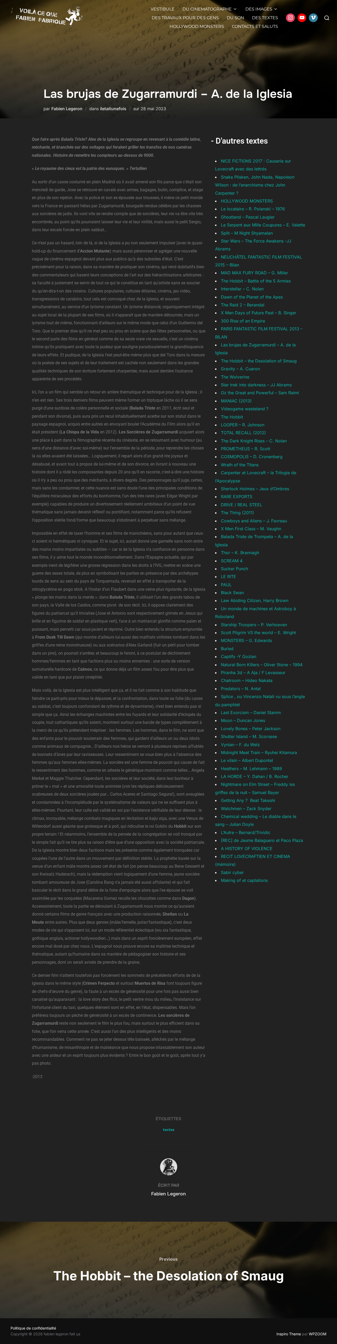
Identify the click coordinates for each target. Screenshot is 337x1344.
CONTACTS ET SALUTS (255, 26)
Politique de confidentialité (33, 1328)
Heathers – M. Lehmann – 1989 (251, 768)
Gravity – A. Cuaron (240, 368)
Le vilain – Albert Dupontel (247, 760)
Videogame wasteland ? (244, 408)
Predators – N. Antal (241, 688)
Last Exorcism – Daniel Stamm (251, 712)
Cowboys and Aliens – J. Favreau (254, 520)
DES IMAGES (258, 9)
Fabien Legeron (66, 108)
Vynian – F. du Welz (240, 744)
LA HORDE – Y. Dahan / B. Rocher (254, 776)
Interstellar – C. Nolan (242, 288)
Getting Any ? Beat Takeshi (248, 800)
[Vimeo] (313, 18)
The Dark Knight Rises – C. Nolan (254, 440)
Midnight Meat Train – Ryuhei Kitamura (259, 752)
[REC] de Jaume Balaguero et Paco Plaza (262, 840)
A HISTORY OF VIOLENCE (246, 848)
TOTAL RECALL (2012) (243, 432)
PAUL (226, 584)
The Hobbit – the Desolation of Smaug (259, 360)
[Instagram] (290, 18)
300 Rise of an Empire (243, 321)
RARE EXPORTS (236, 496)
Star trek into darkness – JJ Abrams (256, 384)
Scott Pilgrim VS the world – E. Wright (258, 632)
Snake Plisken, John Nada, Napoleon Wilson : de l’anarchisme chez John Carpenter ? (254, 185)
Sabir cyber (232, 872)
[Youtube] (302, 18)
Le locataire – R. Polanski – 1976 (253, 208)
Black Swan (232, 592)
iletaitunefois (113, 108)
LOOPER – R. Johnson (242, 424)
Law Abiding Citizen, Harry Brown (254, 600)
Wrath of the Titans (240, 464)
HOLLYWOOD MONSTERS (197, 26)
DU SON (235, 17)
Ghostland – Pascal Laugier (248, 217)
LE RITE (228, 576)
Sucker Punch (234, 568)
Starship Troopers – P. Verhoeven (254, 624)
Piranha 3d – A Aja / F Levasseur (253, 672)
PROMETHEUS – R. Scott (245, 448)
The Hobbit (232, 417)
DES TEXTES (265, 17)
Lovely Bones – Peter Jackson (250, 728)
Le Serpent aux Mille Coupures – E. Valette (263, 225)
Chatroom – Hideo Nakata (246, 680)
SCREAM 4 (231, 560)
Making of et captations (244, 880)
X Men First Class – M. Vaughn (251, 528)
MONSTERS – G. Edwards (246, 640)
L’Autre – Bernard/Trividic (245, 832)
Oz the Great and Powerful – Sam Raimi (260, 392)
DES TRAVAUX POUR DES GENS (185, 17)
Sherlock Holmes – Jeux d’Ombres (255, 488)
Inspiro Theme (288, 1334)
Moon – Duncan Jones (243, 720)
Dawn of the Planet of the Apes (252, 297)
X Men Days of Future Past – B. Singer (258, 312)
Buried (227, 648)
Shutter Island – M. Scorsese (249, 736)
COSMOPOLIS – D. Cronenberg (252, 456)
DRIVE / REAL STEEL (241, 504)
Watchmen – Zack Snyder (246, 808)
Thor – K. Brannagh (240, 552)
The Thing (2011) (237, 512)
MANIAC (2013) (236, 400)
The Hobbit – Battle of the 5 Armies (256, 281)
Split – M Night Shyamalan (247, 233)
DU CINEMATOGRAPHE (207, 9)
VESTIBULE (163, 9)
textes (168, 1129)
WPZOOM (317, 1334)
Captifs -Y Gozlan (238, 656)
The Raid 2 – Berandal (242, 304)
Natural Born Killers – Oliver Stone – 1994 (262, 664)
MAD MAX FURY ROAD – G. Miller (254, 272)
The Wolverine (235, 377)
